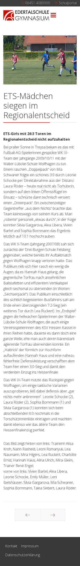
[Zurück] (27, 515)
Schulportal (67, 2)
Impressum (30, 545)
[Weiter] (52, 515)
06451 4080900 (37, 2)
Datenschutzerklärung (22, 554)
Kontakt (11, 545)
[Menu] (53, 15)
